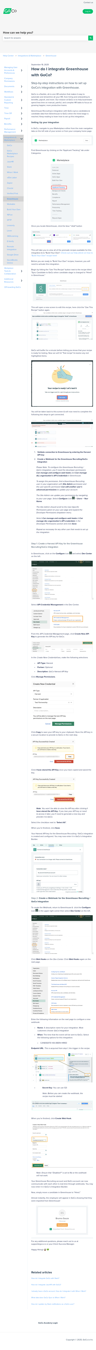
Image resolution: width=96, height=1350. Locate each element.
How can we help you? (18, 32)
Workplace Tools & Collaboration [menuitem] (10, 271)
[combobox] (45, 38)
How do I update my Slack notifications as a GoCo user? (52, 1304)
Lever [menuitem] (9, 231)
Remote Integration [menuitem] (11, 248)
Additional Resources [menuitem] (8, 280)
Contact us (88, 3)
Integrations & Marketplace (29, 56)
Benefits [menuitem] (7, 124)
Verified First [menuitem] (12, 193)
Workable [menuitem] (11, 204)
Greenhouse (51, 56)
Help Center (8, 56)
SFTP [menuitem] (9, 220)
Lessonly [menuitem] (11, 225)
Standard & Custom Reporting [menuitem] (9, 100)
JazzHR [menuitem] (10, 162)
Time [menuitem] (6, 108)
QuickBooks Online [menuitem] (12, 261)
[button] (22, 67)
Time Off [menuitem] (8, 113)
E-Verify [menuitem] (10, 241)
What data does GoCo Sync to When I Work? (48, 1298)
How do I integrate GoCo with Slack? (45, 1278)
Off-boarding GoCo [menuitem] (12, 287)
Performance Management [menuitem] (10, 130)
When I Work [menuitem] (12, 172)
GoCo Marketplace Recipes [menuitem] (12, 153)
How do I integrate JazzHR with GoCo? (46, 1285)
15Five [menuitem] (9, 215)
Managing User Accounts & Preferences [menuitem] (10, 70)
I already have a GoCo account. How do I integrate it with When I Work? (58, 1291)
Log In (87, 11)
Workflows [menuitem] (8, 92)
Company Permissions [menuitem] (9, 79)
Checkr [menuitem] (10, 188)
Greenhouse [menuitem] (12, 199)
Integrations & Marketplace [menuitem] (10, 138)
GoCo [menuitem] (9, 145)
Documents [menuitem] (9, 86)
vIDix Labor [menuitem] (12, 178)
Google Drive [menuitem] (12, 255)
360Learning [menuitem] (12, 236)
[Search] (90, 38)
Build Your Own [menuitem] (13, 210)
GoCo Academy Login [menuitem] (48, 1323)
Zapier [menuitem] (9, 183)
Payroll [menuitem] (7, 119)
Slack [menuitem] (9, 167)
